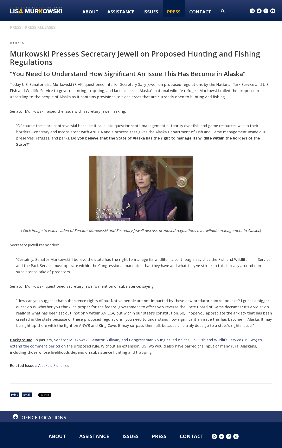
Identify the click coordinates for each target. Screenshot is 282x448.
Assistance (120, 11)
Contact (200, 11)
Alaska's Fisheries (53, 365)
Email (27, 394)
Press (173, 11)
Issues (150, 11)
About (90, 11)
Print (14, 394)
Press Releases (40, 27)
